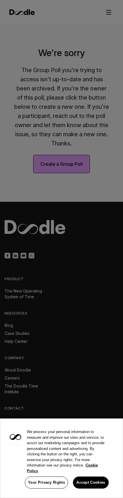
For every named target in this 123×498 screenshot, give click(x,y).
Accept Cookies (90, 482)
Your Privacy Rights (46, 482)
